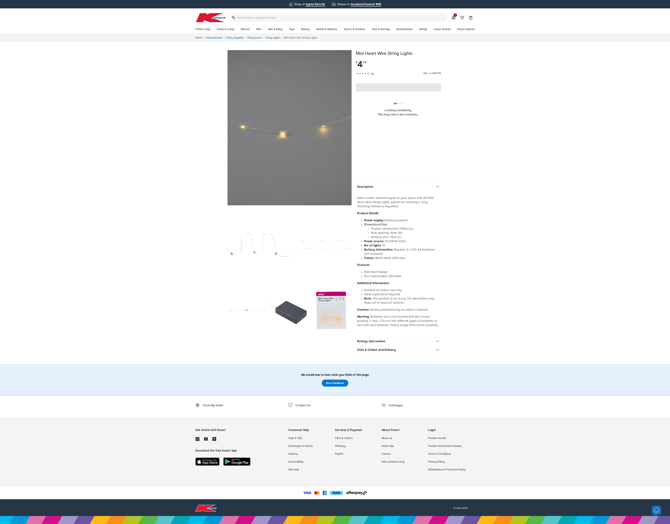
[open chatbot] (656, 511)
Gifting (423, 29)
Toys (292, 29)
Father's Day (202, 29)
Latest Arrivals (442, 29)
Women (245, 29)
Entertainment (404, 29)
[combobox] (338, 17)
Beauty (305, 29)
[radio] (290, 127)
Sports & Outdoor (354, 29)
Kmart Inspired (466, 29)
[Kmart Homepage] (210, 18)
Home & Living (225, 29)
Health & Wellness (326, 29)
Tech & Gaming (381, 29)
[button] (471, 17)
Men (258, 29)
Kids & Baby (275, 29)
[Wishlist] (462, 17)
